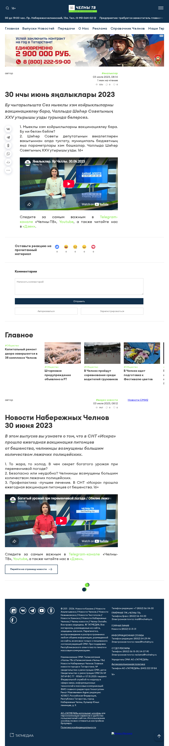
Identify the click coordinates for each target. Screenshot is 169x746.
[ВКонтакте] (8, 129)
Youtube (66, 221)
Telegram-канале (84, 554)
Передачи (66, 28)
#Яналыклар (110, 73)
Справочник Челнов (128, 28)
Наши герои (158, 28)
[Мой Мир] (8, 162)
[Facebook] (13, 620)
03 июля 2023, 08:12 (105, 403)
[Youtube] (41, 610)
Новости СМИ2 (138, 399)
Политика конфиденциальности (78, 727)
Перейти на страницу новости (28, 569)
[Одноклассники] (8, 145)
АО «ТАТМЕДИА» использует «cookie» (81, 713)
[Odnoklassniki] (51, 610)
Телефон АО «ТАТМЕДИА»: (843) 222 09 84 (134, 668)
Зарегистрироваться (112, 311)
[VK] (22, 610)
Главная (12, 28)
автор (9, 73)
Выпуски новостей (38, 28)
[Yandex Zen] (13, 610)
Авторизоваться (46, 311)
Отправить (79, 301)
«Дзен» (29, 226)
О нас (83, 28)
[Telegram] (8, 137)
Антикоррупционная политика (128, 664)
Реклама (99, 28)
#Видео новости (107, 399)
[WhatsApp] (8, 153)
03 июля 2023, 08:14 (105, 76)
